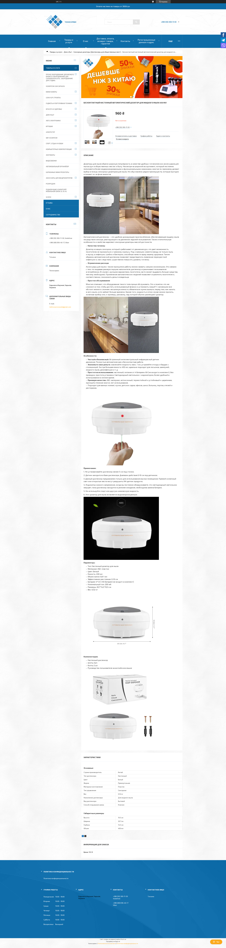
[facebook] (83, 836)
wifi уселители (51, 138)
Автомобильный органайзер (57, 166)
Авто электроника (53, 121)
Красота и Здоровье (54, 109)
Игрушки (49, 126)
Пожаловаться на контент (106, 943)
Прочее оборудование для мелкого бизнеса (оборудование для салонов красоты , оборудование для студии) (60, 77)
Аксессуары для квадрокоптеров (59, 178)
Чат (217, 942)
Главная (52, 41)
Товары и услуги (68, 41)
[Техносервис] (54, 28)
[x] (85, 836)
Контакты (125, 41)
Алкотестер (50, 132)
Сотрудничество (53, 215)
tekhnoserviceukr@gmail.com (60, 307)
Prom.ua (123, 939)
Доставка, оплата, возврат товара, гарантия (105, 41)
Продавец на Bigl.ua (113, 941)
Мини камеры (51, 92)
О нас (85, 41)
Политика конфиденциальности (56, 878)
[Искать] (136, 21)
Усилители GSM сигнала (55, 86)
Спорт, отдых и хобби (54, 143)
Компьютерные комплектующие (59, 149)
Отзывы (49, 203)
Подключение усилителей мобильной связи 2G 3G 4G (56, 190)
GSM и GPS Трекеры (53, 98)
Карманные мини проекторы (57, 172)
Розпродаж (50, 184)
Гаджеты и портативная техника (59, 103)
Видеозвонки (51, 161)
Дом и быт (68, 52)
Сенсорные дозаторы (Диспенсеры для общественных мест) (97, 52)
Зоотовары (50, 155)
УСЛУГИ (48, 197)
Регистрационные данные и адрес (146, 41)
